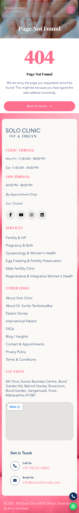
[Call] (73, 496)
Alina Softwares (18, 508)
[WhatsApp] (73, 506)
